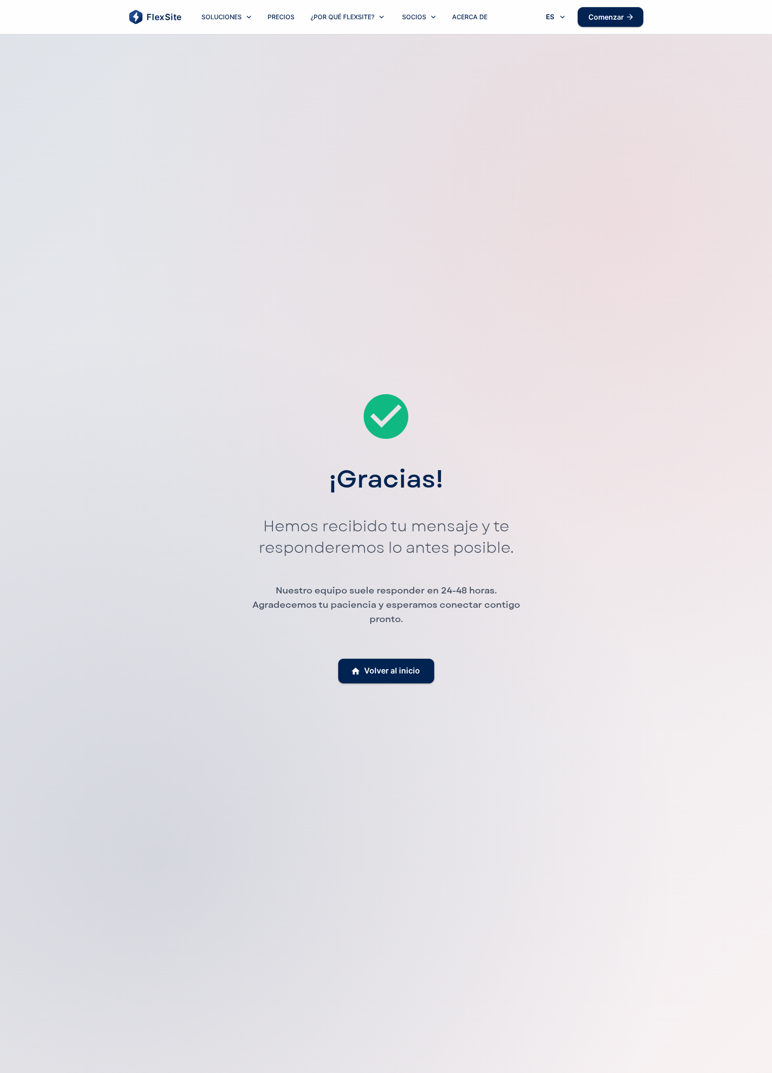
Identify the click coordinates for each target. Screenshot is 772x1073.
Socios (414, 17)
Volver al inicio (392, 670)
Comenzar (606, 17)
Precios (281, 17)
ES (550, 17)
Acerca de (469, 17)
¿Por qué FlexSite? (342, 17)
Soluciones (221, 17)
